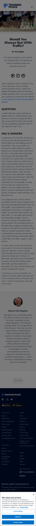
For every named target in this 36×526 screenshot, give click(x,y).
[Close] (34, 494)
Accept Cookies (18, 522)
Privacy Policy (24, 507)
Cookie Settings (18, 511)
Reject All (18, 517)
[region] (18, 509)
